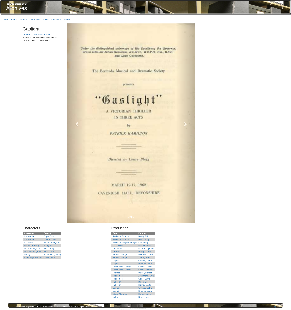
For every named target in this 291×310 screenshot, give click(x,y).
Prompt (116, 272)
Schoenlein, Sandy (52, 254)
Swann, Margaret (51, 242)
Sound (116, 288)
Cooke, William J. (146, 269)
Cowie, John (49, 257)
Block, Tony (48, 248)
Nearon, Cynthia (146, 248)
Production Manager (122, 266)
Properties (118, 276)
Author (27, 34)
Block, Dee (48, 251)
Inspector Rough (32, 245)
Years (5, 19)
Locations (56, 19)
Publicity (117, 282)
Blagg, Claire (144, 251)
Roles (45, 19)
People (23, 19)
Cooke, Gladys (145, 266)
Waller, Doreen (145, 272)
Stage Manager (120, 294)
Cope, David (49, 236)
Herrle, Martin (145, 285)
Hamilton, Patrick (42, 34)
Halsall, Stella (144, 245)
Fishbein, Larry (145, 254)
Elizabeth (28, 242)
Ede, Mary (143, 242)
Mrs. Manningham (33, 251)
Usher (116, 297)
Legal (275, 306)
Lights (116, 260)
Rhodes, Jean (145, 263)
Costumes (117, 248)
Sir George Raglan (33, 257)
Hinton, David (49, 239)
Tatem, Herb (144, 257)
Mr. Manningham (32, 248)
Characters (35, 19)
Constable (29, 236)
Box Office (118, 245)
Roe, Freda (143, 297)
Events (14, 19)
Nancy (27, 254)
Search (67, 19)
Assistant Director (121, 236)
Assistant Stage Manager (125, 242)
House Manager (120, 254)
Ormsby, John (145, 260)
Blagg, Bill (48, 245)
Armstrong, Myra (146, 276)
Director (116, 251)
